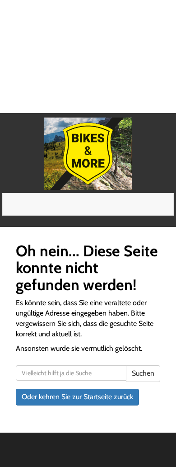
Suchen (143, 373)
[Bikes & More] (87, 154)
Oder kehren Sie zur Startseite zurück (77, 396)
